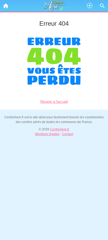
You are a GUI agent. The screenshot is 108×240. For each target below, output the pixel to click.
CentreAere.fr (59, 129)
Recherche (102, 6)
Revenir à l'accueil (54, 102)
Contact (67, 134)
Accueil (6, 6)
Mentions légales (47, 134)
